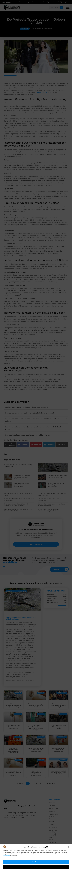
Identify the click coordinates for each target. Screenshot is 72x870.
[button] (68, 847)
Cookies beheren (36, 867)
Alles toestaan (36, 862)
